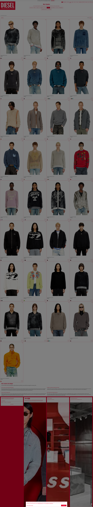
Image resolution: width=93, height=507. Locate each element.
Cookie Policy (51, 503)
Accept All (64, 505)
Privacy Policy (47, 503)
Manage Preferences (40, 503)
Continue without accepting (30, 505)
